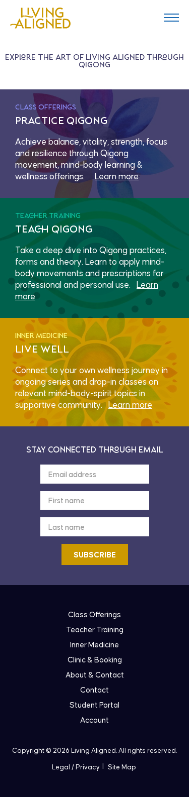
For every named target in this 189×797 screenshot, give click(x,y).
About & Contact (95, 675)
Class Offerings (94, 615)
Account (94, 720)
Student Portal (94, 705)
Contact (94, 690)
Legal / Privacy (76, 767)
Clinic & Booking (95, 660)
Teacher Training (94, 630)
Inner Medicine (94, 645)
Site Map (122, 767)
